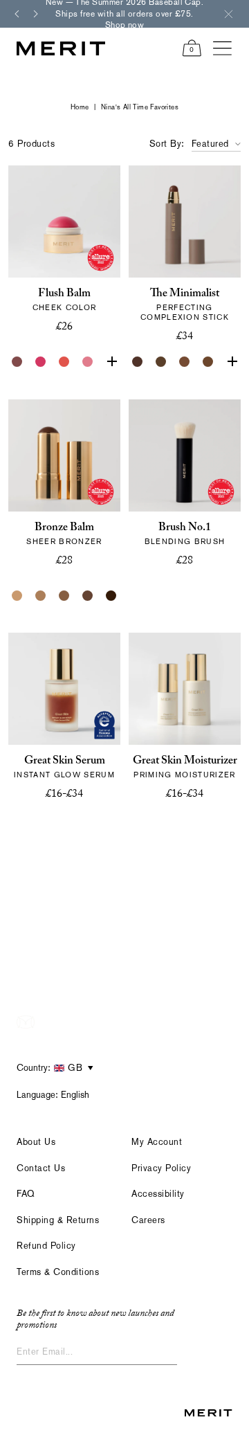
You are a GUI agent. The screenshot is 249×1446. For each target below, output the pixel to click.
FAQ (26, 1194)
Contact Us (41, 1168)
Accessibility (158, 1194)
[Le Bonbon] (40, 362)
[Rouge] (111, 362)
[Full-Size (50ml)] (52, 829)
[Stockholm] (87, 362)
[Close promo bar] (228, 14)
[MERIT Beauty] (61, 48)
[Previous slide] (16, 14)
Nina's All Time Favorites (139, 107)
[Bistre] (137, 362)
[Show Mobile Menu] (222, 48)
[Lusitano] (64, 362)
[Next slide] (36, 14)
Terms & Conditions (58, 1272)
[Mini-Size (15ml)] (76, 829)
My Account (156, 1142)
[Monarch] (111, 596)
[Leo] (87, 596)
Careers (148, 1220)
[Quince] (17, 596)
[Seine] (64, 596)
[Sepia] (208, 362)
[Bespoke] (17, 362)
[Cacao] (184, 362)
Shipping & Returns (58, 1220)
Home (80, 107)
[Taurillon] (231, 362)
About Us (36, 1142)
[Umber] (161, 362)
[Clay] (40, 596)
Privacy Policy (161, 1168)
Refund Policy (46, 1245)
